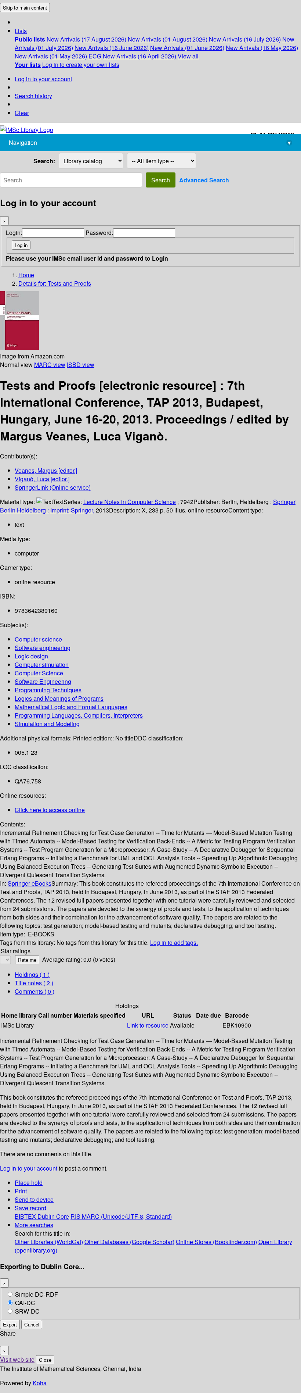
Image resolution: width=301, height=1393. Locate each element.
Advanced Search (204, 180)
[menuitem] (30, 39)
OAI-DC (25, 1303)
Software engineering (42, 647)
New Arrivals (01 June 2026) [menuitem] (187, 47)
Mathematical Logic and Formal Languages (71, 707)
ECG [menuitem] (94, 56)
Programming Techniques (48, 690)
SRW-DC (27, 1311)
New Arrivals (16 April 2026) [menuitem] (139, 56)
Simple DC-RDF (36, 1294)
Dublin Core (53, 1216)
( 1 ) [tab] (32, 974)
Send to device (34, 1199)
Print (21, 1191)
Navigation (150, 142)
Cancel (31, 1324)
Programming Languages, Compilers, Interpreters (79, 715)
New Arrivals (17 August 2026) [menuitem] (86, 39)
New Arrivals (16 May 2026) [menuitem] (262, 47)
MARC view (49, 364)
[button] (21, 30)
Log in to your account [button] (28, 1168)
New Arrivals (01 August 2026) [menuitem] (167, 39)
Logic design (31, 656)
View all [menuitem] (188, 56)
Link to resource (147, 1025)
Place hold (29, 1182)
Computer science (38, 639)
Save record (30, 1208)
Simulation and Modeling (47, 723)
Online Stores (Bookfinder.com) (216, 1241)
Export (10, 1324)
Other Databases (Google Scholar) (129, 1241)
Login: (14, 232)
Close (45, 1359)
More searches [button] (34, 1225)
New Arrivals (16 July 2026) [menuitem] (245, 39)
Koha (40, 1383)
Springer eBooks (29, 883)
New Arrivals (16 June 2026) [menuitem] (112, 47)
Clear (22, 112)
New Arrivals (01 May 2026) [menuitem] (51, 56)
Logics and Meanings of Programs (59, 698)
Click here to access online (50, 810)
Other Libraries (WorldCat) (49, 1241)
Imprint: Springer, (72, 510)
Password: (99, 232)
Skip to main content (25, 7)
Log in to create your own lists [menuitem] (80, 64)
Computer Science (39, 673)
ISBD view (80, 364)
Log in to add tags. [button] (174, 942)
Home (26, 275)
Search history (33, 96)
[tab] (34, 983)
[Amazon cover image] (19, 347)
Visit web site (17, 1359)
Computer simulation (42, 664)
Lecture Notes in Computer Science (129, 501)
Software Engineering (43, 681)
